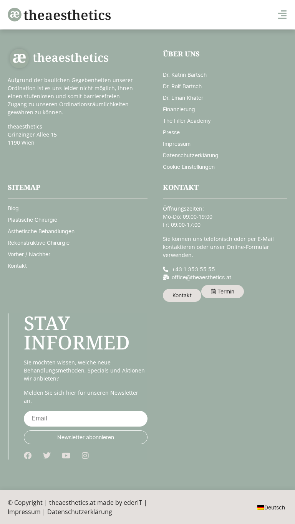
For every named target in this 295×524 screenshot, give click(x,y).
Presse (171, 132)
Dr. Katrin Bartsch (185, 74)
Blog (13, 208)
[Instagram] (85, 456)
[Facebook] (27, 456)
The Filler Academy (187, 120)
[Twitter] (47, 456)
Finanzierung (179, 109)
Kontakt (17, 265)
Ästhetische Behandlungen (41, 231)
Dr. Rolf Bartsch (182, 86)
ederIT (133, 502)
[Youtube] (66, 456)
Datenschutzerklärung (191, 155)
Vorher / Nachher (29, 254)
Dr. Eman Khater (183, 97)
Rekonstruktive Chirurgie (39, 242)
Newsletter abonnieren (85, 437)
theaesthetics (67, 15)
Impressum (177, 143)
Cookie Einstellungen (189, 166)
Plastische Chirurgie (32, 219)
